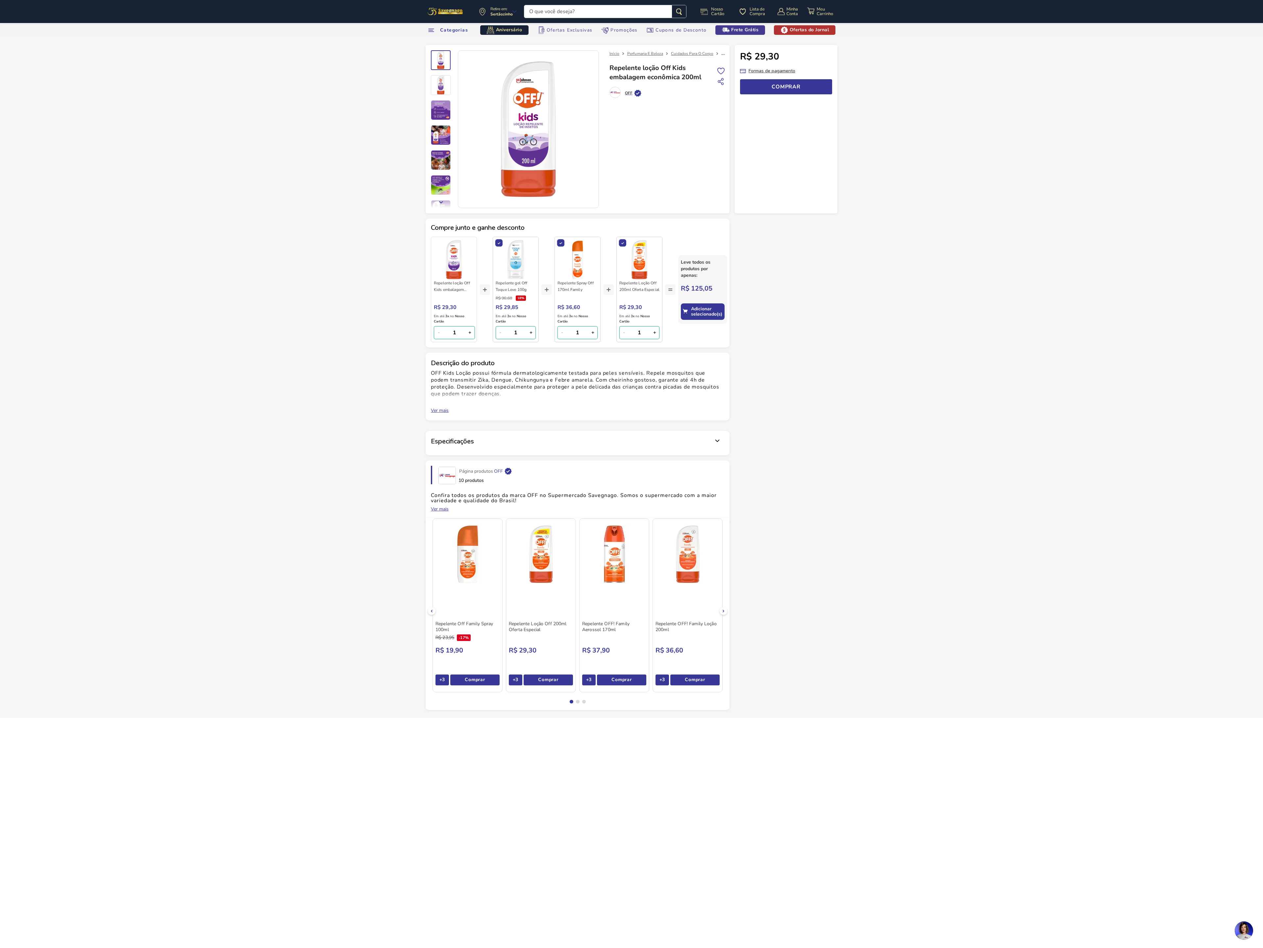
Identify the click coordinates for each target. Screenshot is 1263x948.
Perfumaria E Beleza (645, 53)
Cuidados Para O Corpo (692, 53)
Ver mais (440, 410)
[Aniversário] (445, 11)
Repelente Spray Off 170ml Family (575, 286)
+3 (442, 679)
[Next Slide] (723, 611)
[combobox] (605, 11)
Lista (721, 70)
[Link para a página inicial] (614, 53)
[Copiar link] (721, 81)
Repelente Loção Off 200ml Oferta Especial (639, 286)
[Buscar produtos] (679, 11)
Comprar (475, 679)
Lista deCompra (757, 11)
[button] (571, 701)
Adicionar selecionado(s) (706, 311)
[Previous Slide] (431, 611)
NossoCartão (717, 11)
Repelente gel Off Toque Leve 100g (511, 286)
